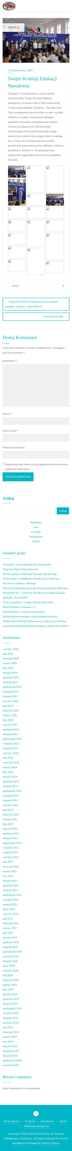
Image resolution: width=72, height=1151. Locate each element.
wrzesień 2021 (11, 899)
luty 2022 (8, 876)
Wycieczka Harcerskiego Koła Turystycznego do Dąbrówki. (35, 588)
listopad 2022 (10, 838)
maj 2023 (8, 809)
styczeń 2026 (10, 672)
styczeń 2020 (10, 994)
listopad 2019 (10, 1003)
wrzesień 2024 (11, 743)
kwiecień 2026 (11, 658)
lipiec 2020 (9, 965)
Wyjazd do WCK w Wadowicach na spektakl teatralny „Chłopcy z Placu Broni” (31, 304)
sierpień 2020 (10, 961)
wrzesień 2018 (11, 1065)
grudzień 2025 (11, 677)
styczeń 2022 (10, 880)
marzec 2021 (10, 928)
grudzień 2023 (11, 781)
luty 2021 (8, 932)
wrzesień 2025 (11, 691)
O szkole (36, 531)
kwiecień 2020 (11, 980)
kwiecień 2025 (11, 710)
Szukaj (8, 498)
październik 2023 (12, 791)
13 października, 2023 (20, 70)
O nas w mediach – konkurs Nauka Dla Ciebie (28, 602)
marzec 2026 (10, 663)
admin (15, 285)
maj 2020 (8, 975)
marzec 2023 (10, 819)
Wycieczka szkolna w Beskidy (19, 583)
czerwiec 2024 (11, 753)
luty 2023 (8, 824)
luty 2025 (8, 720)
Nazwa (7, 413)
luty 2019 (8, 1041)
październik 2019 (12, 1008)
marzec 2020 (10, 984)
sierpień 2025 (10, 696)
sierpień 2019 (10, 1017)
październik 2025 (12, 686)
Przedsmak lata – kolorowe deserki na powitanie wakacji (34, 592)
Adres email (10, 430)
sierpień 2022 (10, 852)
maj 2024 (8, 757)
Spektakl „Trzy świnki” (15, 597)
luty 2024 (8, 772)
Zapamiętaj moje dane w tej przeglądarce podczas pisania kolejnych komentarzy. (36, 466)
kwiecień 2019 (11, 1032)
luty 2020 (8, 989)
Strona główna (11, 1121)
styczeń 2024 (10, 776)
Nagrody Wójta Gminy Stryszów (20, 569)
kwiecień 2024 (11, 762)
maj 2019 (8, 1027)
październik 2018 (12, 1060)
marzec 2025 (10, 715)
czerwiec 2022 (11, 857)
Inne (36, 527)
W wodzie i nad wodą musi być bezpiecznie (27, 564)
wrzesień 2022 (11, 847)
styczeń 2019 (10, 1046)
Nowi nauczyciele (53, 316)
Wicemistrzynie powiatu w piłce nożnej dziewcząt (30, 616)
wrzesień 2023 (11, 795)
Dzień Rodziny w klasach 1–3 (19, 607)
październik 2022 (12, 843)
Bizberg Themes (51, 1143)
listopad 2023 (10, 786)
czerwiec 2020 (11, 970)
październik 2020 (12, 951)
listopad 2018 (10, 1055)
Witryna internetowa (14, 447)
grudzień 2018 (11, 1051)
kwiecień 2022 (11, 866)
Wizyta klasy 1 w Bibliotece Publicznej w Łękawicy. (31, 578)
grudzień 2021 (11, 885)
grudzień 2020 (11, 942)
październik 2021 (12, 895)
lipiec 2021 (9, 909)
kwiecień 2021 (11, 923)
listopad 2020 (10, 947)
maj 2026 (8, 653)
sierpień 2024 (10, 748)
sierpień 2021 (10, 904)
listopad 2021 (10, 890)
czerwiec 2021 (11, 913)
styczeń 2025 (10, 724)
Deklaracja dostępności (36, 1126)
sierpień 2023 (10, 800)
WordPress (18, 1143)
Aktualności (47, 1121)
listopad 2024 (10, 734)
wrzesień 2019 (11, 1013)
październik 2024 (12, 739)
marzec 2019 (10, 1036)
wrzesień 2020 (11, 956)
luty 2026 (8, 668)
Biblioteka (36, 522)
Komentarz (10, 360)
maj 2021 (8, 918)
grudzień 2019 (11, 999)
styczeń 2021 (10, 937)
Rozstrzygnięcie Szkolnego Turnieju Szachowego (30, 574)
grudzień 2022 (11, 833)
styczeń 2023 (10, 828)
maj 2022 (8, 861)
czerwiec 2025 (11, 701)
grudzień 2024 (11, 729)
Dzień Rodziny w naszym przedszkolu (24, 611)
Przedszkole (36, 536)
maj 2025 (8, 705)
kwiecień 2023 (11, 814)
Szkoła (36, 541)
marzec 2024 (10, 767)
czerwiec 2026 (11, 649)
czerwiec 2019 (11, 1022)
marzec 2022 (10, 871)
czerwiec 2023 (11, 805)
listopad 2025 (10, 682)
